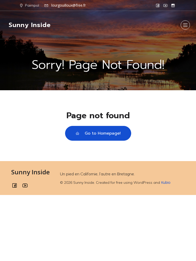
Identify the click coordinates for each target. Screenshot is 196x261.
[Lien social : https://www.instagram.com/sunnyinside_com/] (173, 5)
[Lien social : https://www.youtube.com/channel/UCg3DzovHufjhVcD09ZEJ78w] (165, 5)
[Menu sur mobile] (185, 25)
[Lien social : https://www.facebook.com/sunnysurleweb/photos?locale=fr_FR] (158, 5)
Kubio (165, 182)
